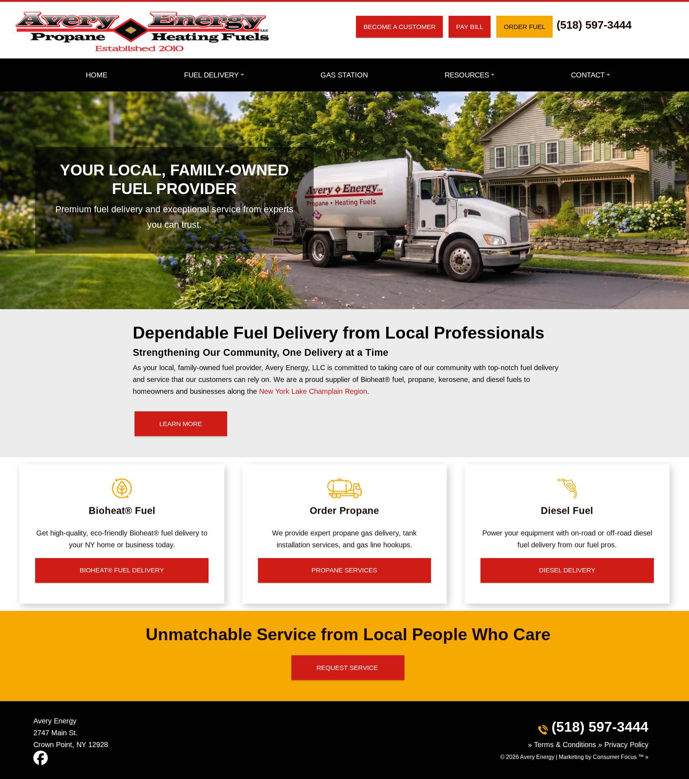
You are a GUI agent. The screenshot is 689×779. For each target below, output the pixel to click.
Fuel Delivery (211, 75)
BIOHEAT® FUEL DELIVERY (122, 570)
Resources (467, 75)
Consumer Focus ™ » (620, 757)
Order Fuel (524, 26)
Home (96, 75)
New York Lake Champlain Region (313, 391)
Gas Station (344, 75)
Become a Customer (400, 26)
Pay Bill (469, 26)
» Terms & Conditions (563, 745)
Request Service (348, 667)
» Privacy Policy (623, 745)
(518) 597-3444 (594, 25)
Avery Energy (537, 757)
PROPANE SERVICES (344, 570)
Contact (588, 75)
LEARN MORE (180, 424)
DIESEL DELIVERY (567, 570)
